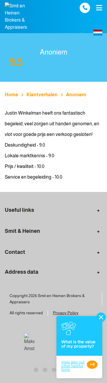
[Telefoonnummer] (85, 8)
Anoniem (76, 94)
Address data (21, 272)
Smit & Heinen (22, 231)
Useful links (19, 210)
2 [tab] (45, 369)
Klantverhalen (42, 94)
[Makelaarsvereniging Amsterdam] (29, 342)
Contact (15, 252)
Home (11, 94)
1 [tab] (36, 369)
